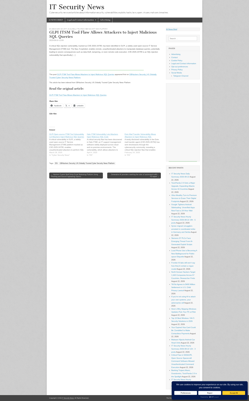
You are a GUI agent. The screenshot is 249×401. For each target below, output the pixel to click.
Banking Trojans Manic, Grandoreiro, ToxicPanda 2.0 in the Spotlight (184, 373)
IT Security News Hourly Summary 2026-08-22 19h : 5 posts (183, 220)
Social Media (176, 73)
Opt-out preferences (179, 67)
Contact (174, 57)
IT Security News (76, 7)
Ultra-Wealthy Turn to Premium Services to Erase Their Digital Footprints (184, 198)
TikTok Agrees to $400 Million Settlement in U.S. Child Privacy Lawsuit (183, 287)
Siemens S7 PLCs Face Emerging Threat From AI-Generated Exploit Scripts (182, 241)
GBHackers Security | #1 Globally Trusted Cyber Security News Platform (80, 29)
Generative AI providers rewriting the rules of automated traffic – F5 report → (135, 176)
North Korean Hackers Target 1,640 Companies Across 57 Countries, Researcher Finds (183, 275)
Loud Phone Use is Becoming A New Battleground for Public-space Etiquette (184, 253)
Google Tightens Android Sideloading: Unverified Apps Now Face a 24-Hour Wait (183, 207)
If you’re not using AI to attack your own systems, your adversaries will (183, 300)
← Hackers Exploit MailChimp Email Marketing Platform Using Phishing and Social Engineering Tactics (74, 176)
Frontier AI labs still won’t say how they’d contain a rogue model (183, 266)
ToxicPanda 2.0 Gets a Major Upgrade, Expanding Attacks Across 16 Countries (183, 186)
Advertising (105, 20)
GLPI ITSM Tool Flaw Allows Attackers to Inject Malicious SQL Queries (85, 74)
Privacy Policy (177, 70)
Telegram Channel (180, 76)
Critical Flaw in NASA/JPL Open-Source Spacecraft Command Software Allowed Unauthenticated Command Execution (182, 361)
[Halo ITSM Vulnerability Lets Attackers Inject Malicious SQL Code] (106, 144)
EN (50, 29)
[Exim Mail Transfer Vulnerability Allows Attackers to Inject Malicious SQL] (143, 144)
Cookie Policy (176, 60)
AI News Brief (171, 29)
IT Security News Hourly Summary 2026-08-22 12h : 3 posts (183, 349)
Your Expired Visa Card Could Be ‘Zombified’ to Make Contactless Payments (183, 330)
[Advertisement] (96, 64)
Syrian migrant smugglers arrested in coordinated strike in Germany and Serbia (183, 229)
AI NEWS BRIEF (56, 20)
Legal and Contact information (80, 20)
